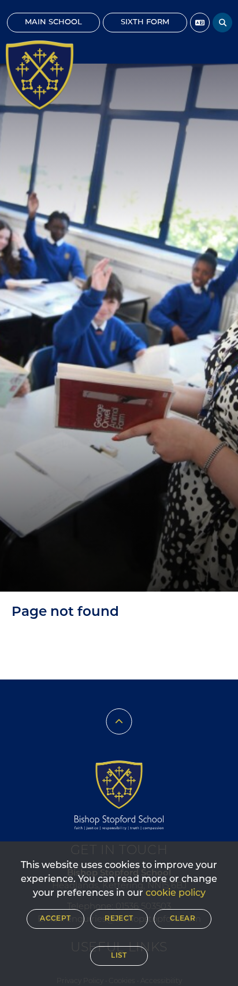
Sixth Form (145, 22)
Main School (53, 22)
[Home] (39, 75)
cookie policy (176, 893)
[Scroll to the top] (119, 721)
